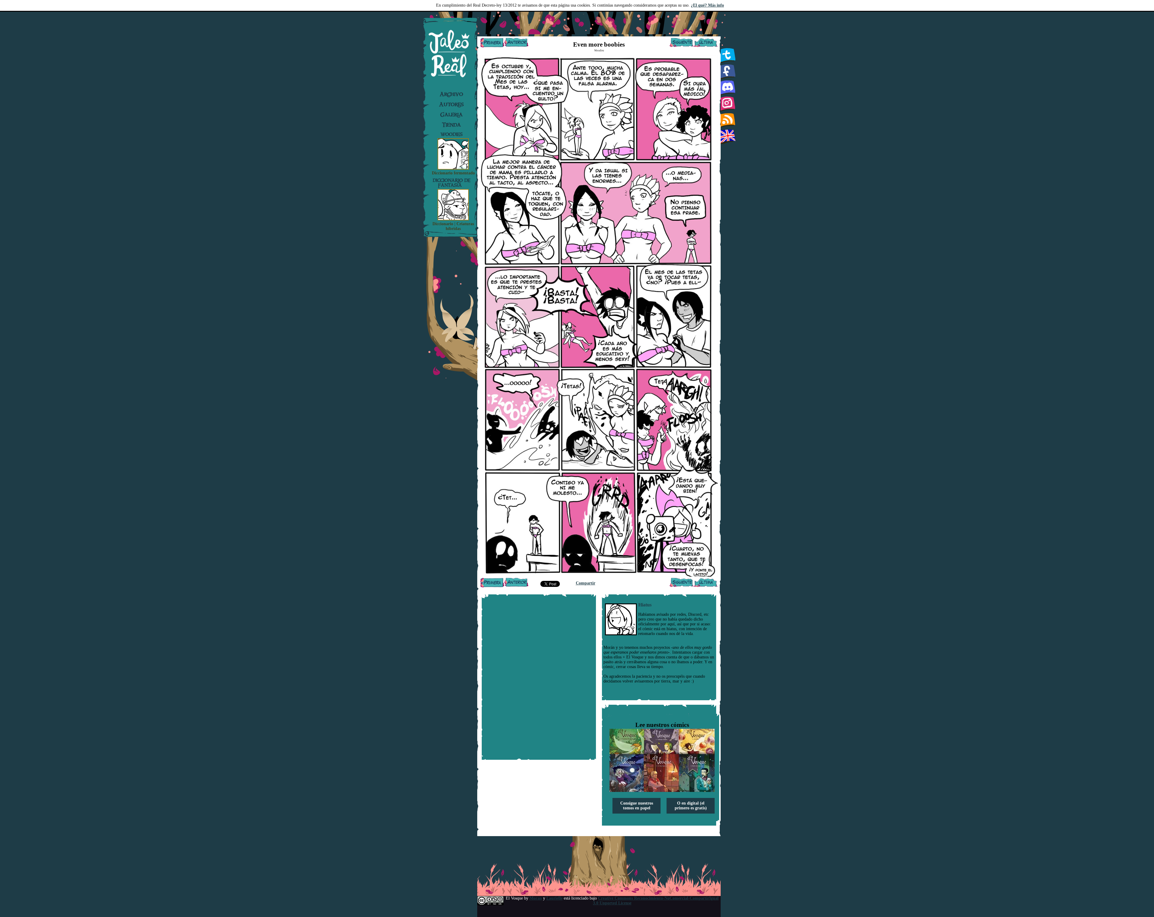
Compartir (585, 583)
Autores (451, 104)
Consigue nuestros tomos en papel (636, 805)
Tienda (451, 125)
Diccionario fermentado (453, 173)
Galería (451, 114)
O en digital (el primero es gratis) (691, 805)
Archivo (451, 94)
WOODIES (452, 134)
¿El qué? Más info (707, 5)
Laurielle (554, 898)
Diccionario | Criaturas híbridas (453, 226)
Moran (536, 898)
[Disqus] (538, 677)
